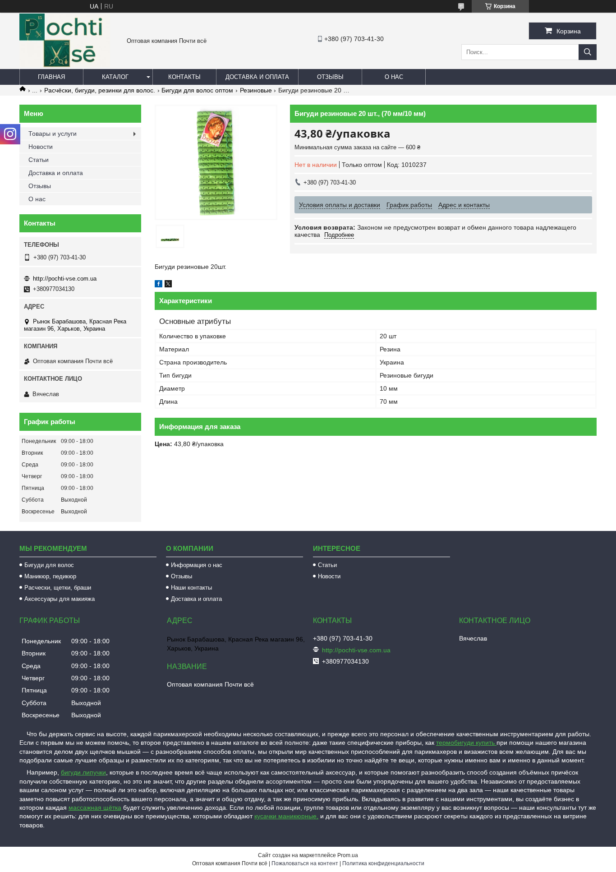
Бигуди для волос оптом (197, 90)
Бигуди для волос (49, 565)
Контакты (184, 77)
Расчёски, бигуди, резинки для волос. (99, 90)
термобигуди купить (466, 742)
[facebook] (158, 285)
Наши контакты (191, 587)
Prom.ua (347, 855)
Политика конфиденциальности (383, 863)
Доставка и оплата (257, 77)
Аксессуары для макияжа (59, 598)
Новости (40, 146)
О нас (394, 77)
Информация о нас (196, 565)
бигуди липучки (83, 772)
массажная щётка (95, 807)
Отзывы (330, 77)
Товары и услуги (52, 133)
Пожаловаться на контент (304, 863)
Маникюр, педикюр (50, 576)
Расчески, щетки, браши (57, 587)
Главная (51, 77)
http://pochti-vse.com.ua (65, 278)
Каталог (115, 77)
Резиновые (256, 90)
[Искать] (588, 52)
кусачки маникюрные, (286, 816)
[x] (168, 285)
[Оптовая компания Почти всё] (64, 65)
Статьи (38, 159)
